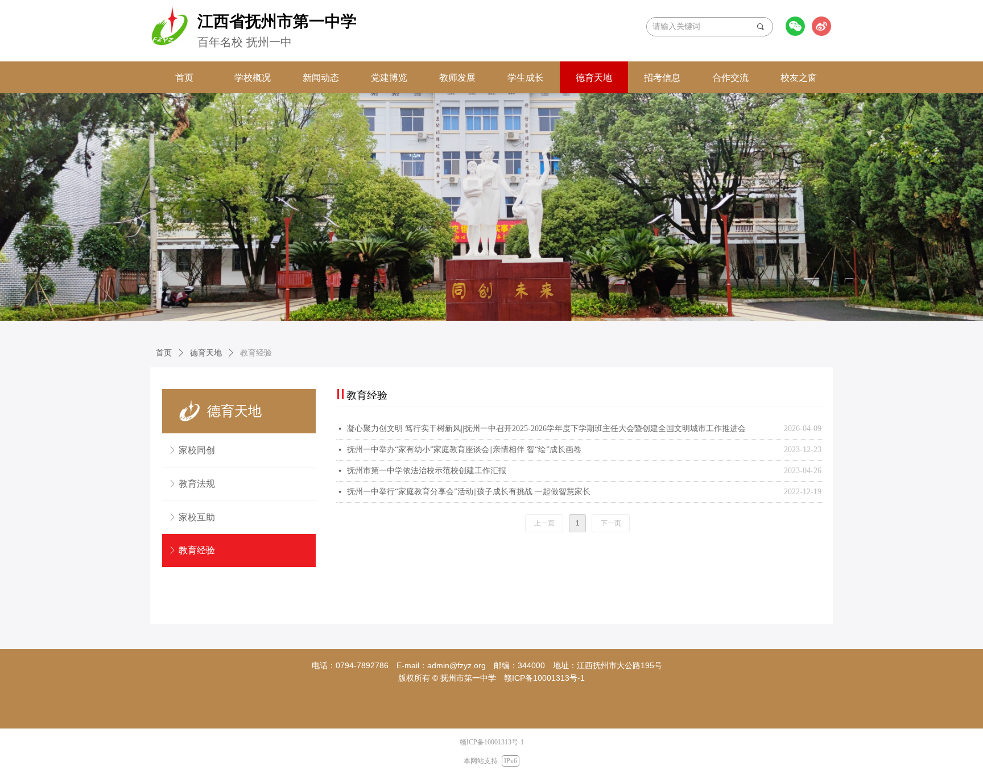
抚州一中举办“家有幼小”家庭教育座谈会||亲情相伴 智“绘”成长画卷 (464, 449)
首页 (164, 353)
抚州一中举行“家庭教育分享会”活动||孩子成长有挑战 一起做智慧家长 (468, 491)
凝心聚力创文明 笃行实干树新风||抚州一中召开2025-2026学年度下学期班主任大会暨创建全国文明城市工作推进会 (546, 428)
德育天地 (206, 353)
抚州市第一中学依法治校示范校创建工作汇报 (426, 470)
